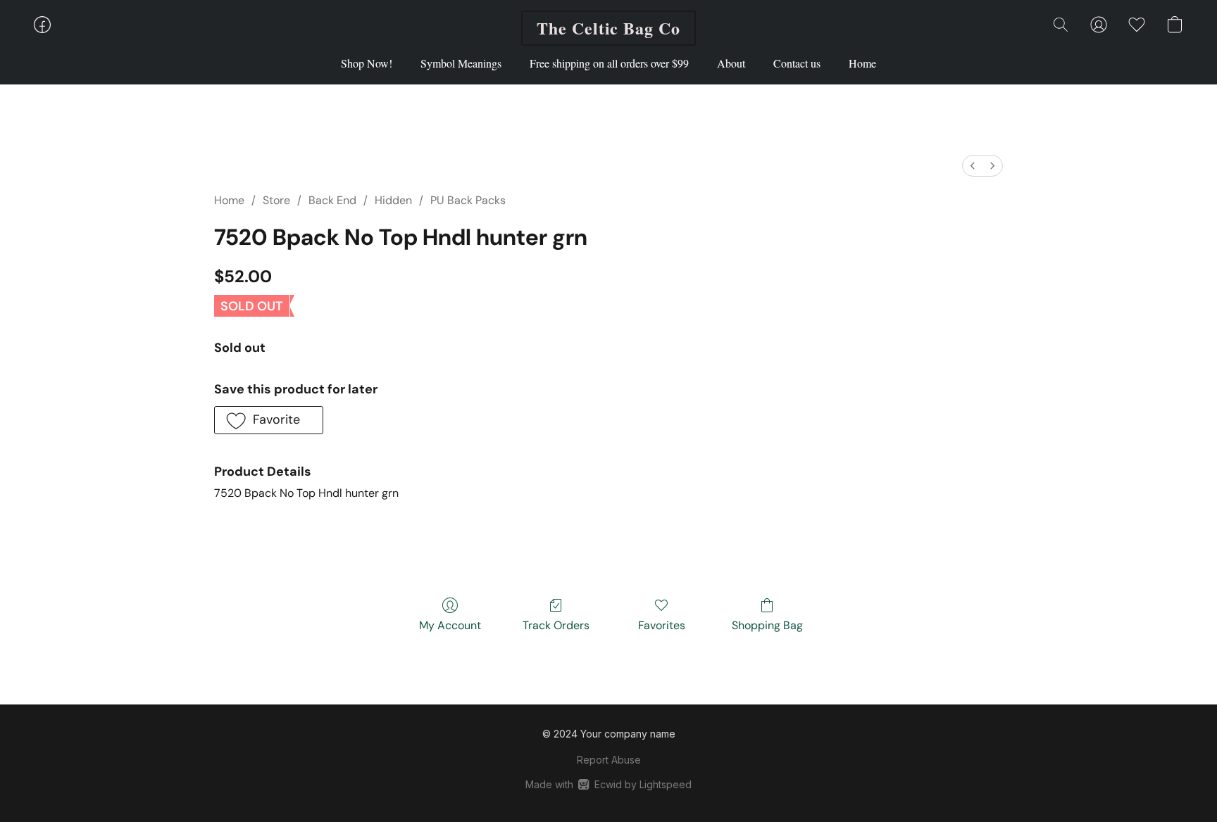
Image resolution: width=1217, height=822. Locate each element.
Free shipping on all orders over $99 (609, 63)
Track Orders (556, 625)
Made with (608, 784)
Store (276, 200)
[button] (608, 28)
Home (862, 63)
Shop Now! (366, 63)
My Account (450, 625)
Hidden (393, 200)
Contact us (796, 63)
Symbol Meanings (460, 63)
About (731, 63)
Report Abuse (609, 760)
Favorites (661, 625)
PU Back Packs (468, 200)
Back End (332, 200)
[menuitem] (972, 166)
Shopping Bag (767, 625)
